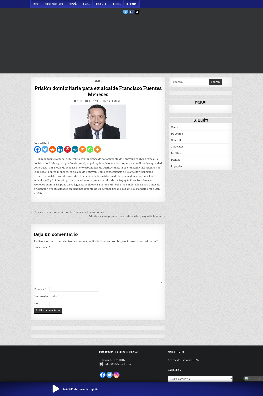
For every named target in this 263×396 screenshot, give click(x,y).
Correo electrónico (46, 296)
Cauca (86, 4)
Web (36, 303)
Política (116, 4)
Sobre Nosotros (54, 4)
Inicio (36, 4)
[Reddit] (52, 149)
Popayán (73, 4)
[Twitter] (125, 12)
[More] (97, 149)
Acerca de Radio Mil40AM (184, 360)
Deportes (131, 4)
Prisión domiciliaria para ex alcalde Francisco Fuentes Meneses (98, 91)
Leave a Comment (111, 101)
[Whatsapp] (90, 149)
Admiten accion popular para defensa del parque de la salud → (127, 216)
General (99, 81)
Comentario (42, 247)
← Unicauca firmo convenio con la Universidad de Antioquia (67, 212)
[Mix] (82, 149)
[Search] (137, 12)
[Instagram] (116, 375)
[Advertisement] (131, 45)
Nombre (40, 289)
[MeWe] (75, 149)
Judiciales (100, 4)
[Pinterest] (67, 149)
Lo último (177, 153)
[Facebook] (131, 12)
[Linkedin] (60, 149)
